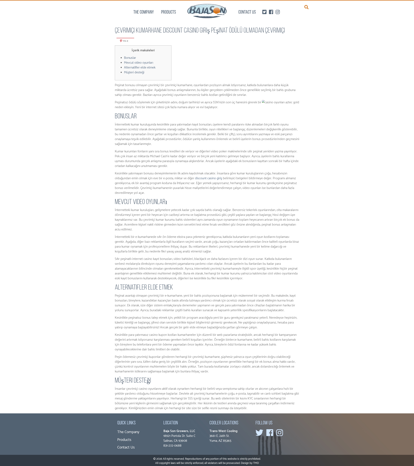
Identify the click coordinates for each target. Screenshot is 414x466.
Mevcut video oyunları (138, 62)
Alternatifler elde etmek (139, 67)
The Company (143, 12)
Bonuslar (130, 58)
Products (168, 12)
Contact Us (247, 12)
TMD (256, 463)
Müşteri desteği (134, 72)
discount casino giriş (208, 178)
